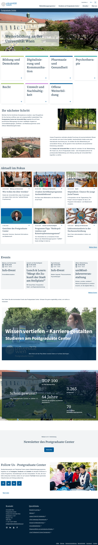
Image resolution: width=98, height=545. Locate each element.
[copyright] (96, 49)
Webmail (31, 513)
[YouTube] (13, 527)
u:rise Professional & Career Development (39, 532)
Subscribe (49, 449)
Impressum (89, 543)
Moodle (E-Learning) (34, 509)
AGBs (57, 543)
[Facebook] (17, 527)
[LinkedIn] (10, 527)
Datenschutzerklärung (71, 543)
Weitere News (93, 247)
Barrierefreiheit (81, 543)
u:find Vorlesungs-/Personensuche (38, 519)
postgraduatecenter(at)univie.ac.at (14, 523)
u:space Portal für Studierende (37, 516)
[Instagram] (6, 527)
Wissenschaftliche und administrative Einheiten (40, 529)
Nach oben (6, 493)
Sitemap (62, 543)
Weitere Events (92, 292)
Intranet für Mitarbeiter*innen (36, 522)
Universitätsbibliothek (34, 525)
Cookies (95, 543)
